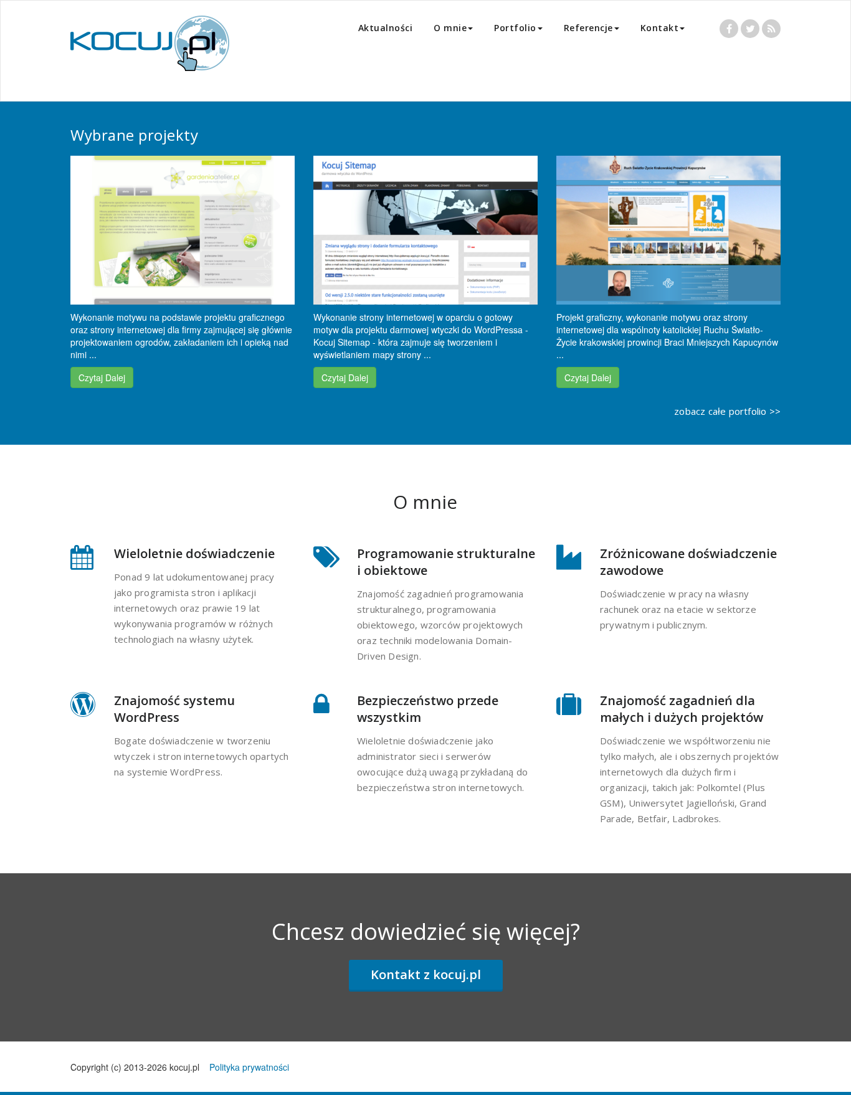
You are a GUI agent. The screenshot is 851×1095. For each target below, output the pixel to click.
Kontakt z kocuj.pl (426, 974)
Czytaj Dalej (101, 377)
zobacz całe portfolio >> (727, 411)
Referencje (588, 28)
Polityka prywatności (249, 1067)
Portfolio (515, 28)
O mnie (450, 28)
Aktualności (385, 28)
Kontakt (659, 28)
